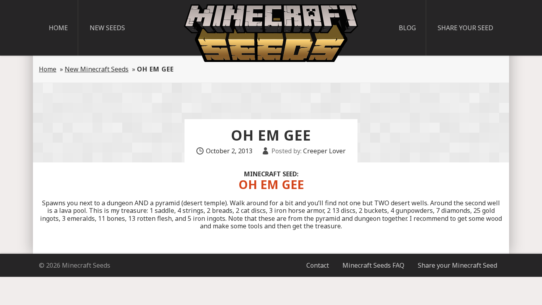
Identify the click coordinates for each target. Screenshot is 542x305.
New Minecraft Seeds (97, 69)
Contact (317, 265)
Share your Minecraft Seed (457, 265)
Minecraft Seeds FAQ (373, 265)
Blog (407, 27)
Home (58, 27)
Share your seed (465, 27)
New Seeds (107, 27)
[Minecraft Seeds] (271, 33)
